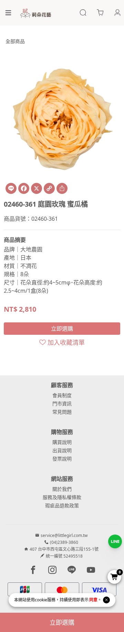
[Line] (11, 188)
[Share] (62, 188)
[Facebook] (23, 188)
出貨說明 (62, 450)
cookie (41, 600)
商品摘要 (15, 240)
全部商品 (15, 41)
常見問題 (62, 411)
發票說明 (62, 458)
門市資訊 (62, 403)
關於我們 (62, 489)
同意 (93, 600)
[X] (36, 188)
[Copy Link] (49, 188)
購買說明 (62, 442)
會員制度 (62, 395)
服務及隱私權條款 (62, 497)
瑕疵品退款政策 (62, 505)
